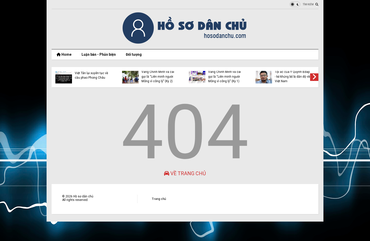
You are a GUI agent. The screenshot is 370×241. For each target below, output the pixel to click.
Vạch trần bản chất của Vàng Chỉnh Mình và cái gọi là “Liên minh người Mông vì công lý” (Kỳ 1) (224, 74)
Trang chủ (159, 199)
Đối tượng (134, 54)
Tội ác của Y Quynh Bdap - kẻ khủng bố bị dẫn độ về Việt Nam (292, 76)
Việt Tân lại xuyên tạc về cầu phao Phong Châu (91, 75)
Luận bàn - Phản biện (99, 54)
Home (66, 54)
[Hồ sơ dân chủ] (185, 43)
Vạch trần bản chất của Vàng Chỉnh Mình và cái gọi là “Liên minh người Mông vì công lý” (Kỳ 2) (157, 74)
